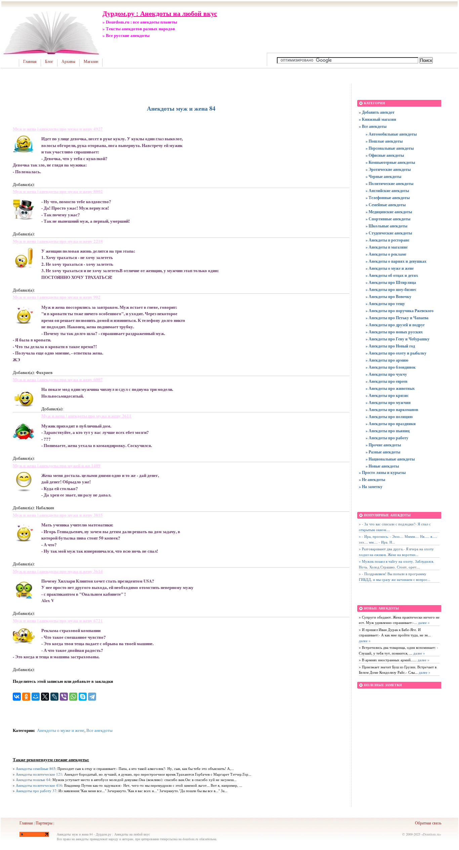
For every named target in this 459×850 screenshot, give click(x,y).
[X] (45, 697)
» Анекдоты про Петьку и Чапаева (397, 318)
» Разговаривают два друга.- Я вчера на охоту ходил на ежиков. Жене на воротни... (396, 551)
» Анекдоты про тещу (385, 303)
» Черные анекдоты (383, 176)
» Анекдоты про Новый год (390, 346)
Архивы (68, 61)
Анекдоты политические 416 (39, 785)
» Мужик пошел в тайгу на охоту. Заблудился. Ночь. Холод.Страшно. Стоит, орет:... (396, 564)
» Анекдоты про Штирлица (391, 282)
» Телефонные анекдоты (388, 197)
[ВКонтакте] (17, 697)
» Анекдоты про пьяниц (388, 431)
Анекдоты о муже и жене (60, 730)
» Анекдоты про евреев (386, 381)
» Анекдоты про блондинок (391, 367)
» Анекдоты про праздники (391, 424)
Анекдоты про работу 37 (36, 790)
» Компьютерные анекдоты (390, 162)
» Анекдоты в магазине (387, 247)
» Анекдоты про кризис (387, 395)
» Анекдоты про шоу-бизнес (391, 289)
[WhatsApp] (73, 697)
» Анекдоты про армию (387, 360)
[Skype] (83, 697)
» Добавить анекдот (376, 112)
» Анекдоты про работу (387, 438)
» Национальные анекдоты (390, 459)
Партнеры (44, 822)
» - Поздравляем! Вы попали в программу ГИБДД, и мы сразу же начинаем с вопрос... (394, 576)
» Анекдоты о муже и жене (390, 268)
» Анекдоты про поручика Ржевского (399, 310)
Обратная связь (428, 822)
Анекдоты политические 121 (39, 774)
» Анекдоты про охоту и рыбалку (396, 353)
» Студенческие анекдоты (389, 233)
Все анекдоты (99, 730)
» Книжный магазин (377, 119)
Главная (30, 61)
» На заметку (370, 486)
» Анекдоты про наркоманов (392, 409)
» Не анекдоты (372, 479)
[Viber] (64, 697)
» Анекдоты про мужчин (388, 402)
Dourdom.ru (431, 834)
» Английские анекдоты (387, 190)
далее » (423, 622)
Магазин (91, 61)
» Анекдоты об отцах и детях (392, 275)
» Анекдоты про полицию (389, 416)
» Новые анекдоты (382, 466)
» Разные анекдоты (383, 452)
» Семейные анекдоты (386, 205)
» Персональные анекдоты (390, 148)
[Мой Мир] (36, 697)
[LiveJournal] (54, 697)
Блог (49, 61)
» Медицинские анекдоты (389, 212)
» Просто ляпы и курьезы (382, 472)
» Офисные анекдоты (385, 155)
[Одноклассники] (26, 697)
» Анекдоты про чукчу (386, 374)
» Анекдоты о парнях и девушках (396, 261)
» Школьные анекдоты (386, 226)
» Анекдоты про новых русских (394, 332)
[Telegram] (92, 697)
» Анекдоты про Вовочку (388, 296)
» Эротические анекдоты (388, 169)
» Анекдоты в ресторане (387, 240)
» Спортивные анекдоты (388, 219)
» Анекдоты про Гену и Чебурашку (397, 339)
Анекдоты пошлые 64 (33, 779)
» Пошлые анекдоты (384, 141)
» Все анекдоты (372, 126)
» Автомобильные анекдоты (391, 134)
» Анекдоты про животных (390, 388)
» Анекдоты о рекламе (386, 254)
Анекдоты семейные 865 (35, 768)
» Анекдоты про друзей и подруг (395, 325)
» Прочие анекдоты (383, 445)
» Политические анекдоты (389, 183)
